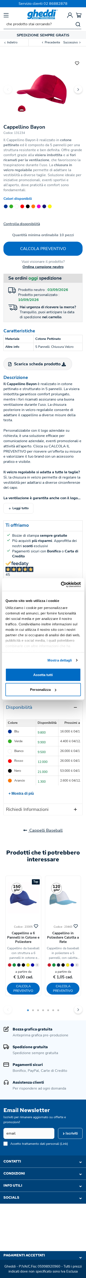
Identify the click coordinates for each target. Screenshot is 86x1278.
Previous (8, 89)
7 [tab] (58, 1010)
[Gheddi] (42, 14)
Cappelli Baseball (45, 830)
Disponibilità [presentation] (19, 707)
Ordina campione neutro (43, 266)
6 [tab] (53, 1010)
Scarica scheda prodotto (37, 364)
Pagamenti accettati (24, 1255)
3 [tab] (38, 1010)
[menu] (6, 15)
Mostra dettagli (59, 660)
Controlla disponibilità (21, 223)
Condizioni (14, 1173)
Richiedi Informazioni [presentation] (27, 809)
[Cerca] (78, 24)
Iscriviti (71, 1133)
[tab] (43, 707)
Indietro (11, 42)
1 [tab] (28, 1010)
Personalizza (40, 690)
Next (78, 89)
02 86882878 (55, 3)
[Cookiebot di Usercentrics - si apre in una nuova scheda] (61, 585)
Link (64, 1144)
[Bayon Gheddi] (43, 86)
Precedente (52, 42)
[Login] (70, 15)
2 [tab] (33, 1010)
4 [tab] (43, 1010)
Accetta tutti (43, 675)
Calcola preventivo (43, 248)
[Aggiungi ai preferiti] (77, 63)
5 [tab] (48, 1010)
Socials (11, 1197)
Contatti (12, 1161)
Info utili (12, 1185)
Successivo (70, 42)
